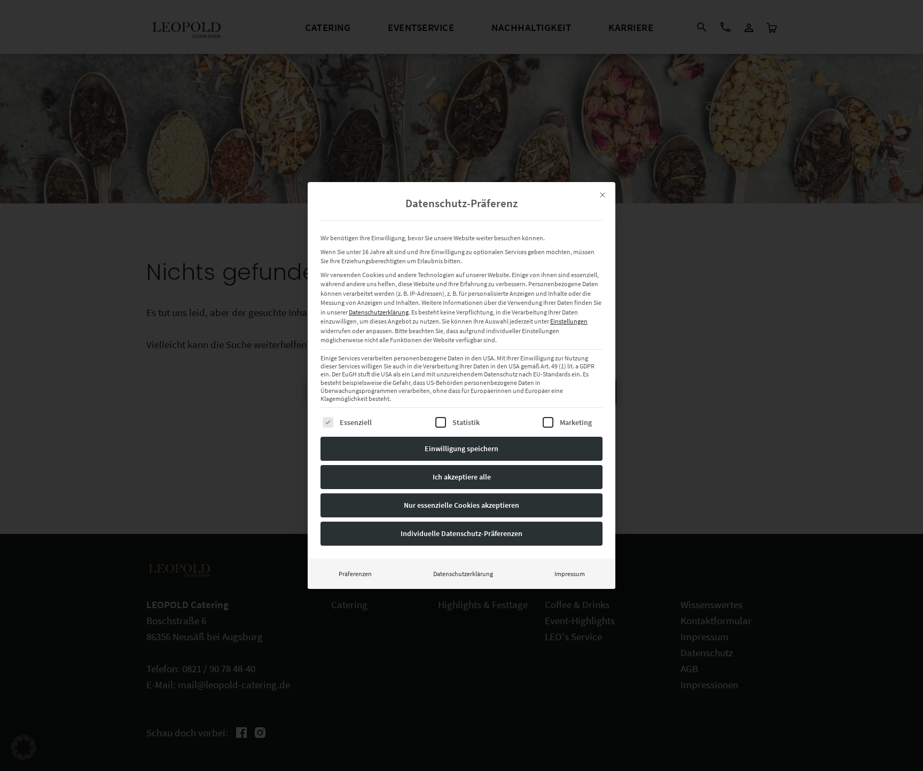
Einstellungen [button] (569, 321)
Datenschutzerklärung (379, 312)
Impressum (569, 574)
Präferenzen (355, 574)
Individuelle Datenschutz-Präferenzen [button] (461, 533)
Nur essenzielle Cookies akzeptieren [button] (461, 505)
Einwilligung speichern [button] (461, 448)
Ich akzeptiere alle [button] (462, 477)
